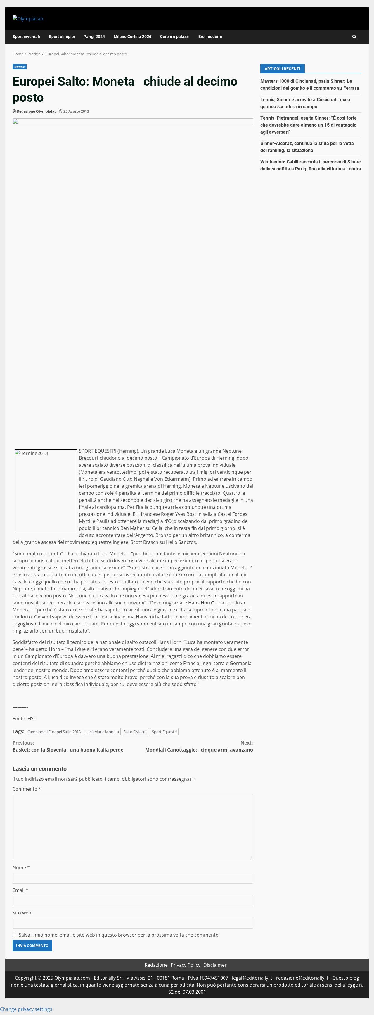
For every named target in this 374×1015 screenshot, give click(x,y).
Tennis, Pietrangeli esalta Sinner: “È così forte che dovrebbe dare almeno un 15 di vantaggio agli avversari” (308, 125)
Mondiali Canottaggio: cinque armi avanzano (199, 746)
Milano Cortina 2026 (132, 36)
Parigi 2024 (94, 36)
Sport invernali (26, 36)
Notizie (19, 67)
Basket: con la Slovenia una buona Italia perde (68, 746)
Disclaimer (215, 965)
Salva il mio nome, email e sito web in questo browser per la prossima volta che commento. (119, 935)
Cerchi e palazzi (175, 36)
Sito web (22, 912)
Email (20, 890)
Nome (21, 867)
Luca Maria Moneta (102, 731)
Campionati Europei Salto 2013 (54, 731)
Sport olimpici (62, 36)
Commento (27, 789)
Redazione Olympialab (37, 111)
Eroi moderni (210, 36)
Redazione (156, 965)
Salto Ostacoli (135, 731)
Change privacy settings (26, 1009)
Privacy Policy (185, 965)
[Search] (354, 36)
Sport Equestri (164, 731)
